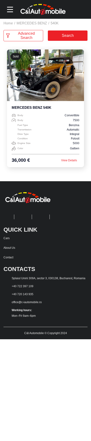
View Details (69, 160)
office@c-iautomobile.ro (27, 302)
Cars (7, 238)
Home (8, 23)
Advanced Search (26, 35)
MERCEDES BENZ (32, 23)
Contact (8, 257)
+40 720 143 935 (22, 294)
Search (68, 36)
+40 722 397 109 (22, 286)
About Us (9, 247)
